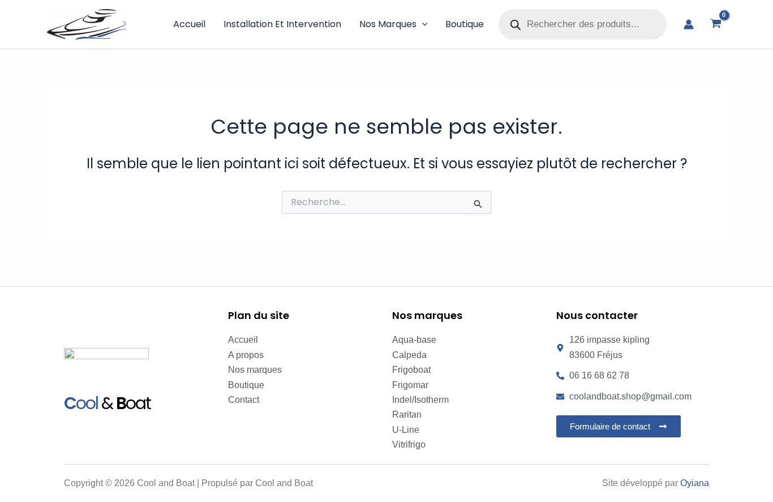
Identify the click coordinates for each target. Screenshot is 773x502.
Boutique (464, 24)
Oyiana (694, 483)
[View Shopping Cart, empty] (715, 24)
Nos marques (387, 24)
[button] (422, 24)
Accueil (189, 24)
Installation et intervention (282, 24)
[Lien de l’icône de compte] (689, 24)
